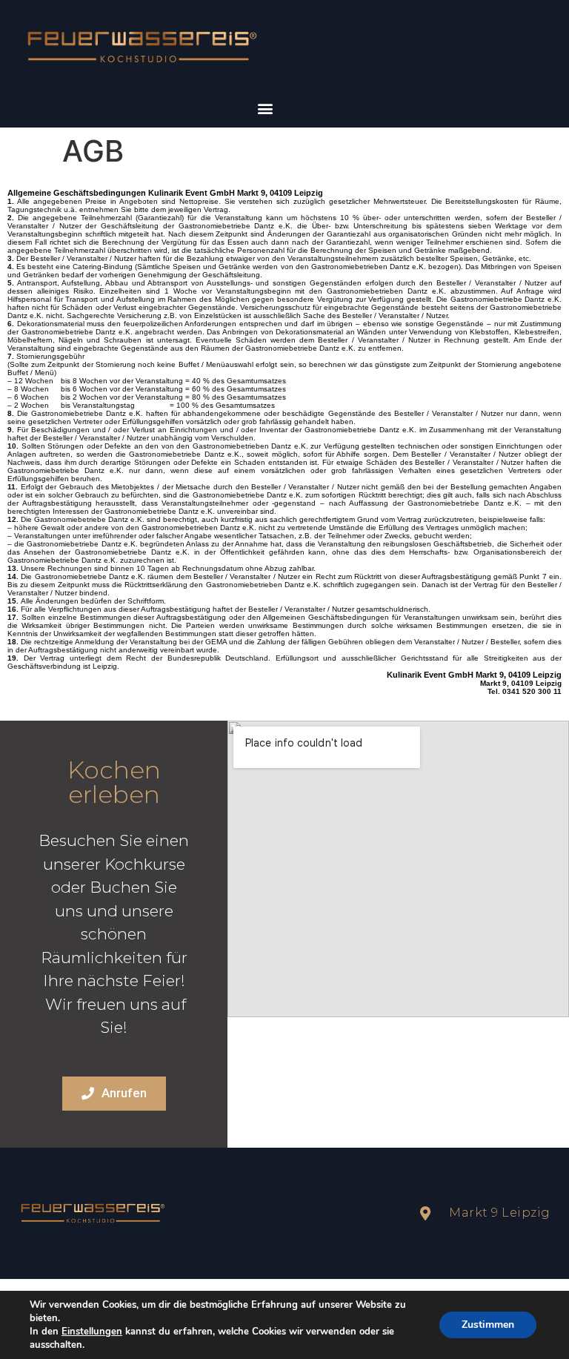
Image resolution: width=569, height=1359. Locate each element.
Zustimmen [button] (488, 1324)
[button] (265, 108)
